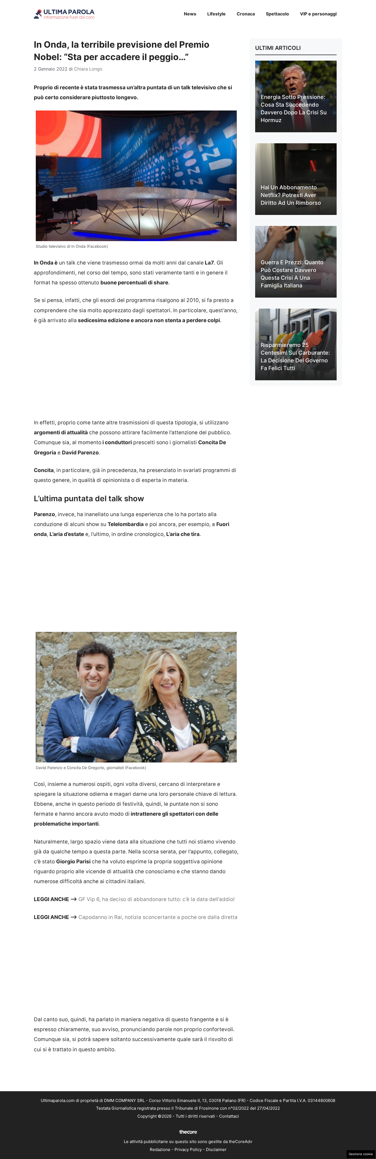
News (190, 14)
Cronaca (246, 14)
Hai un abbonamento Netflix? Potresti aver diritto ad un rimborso (291, 195)
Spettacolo (277, 14)
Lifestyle (216, 14)
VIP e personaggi (318, 14)
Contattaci (229, 1116)
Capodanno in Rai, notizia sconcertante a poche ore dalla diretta (158, 917)
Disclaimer (216, 1149)
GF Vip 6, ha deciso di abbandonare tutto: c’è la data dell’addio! (156, 899)
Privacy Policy (188, 1149)
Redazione (160, 1149)
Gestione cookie (361, 1154)
